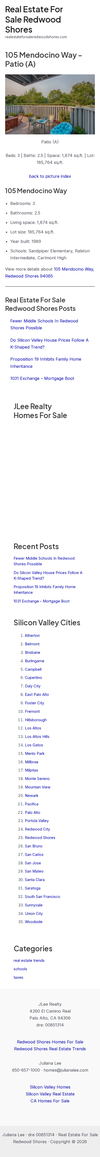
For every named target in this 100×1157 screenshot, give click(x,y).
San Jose (33, 863)
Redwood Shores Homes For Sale (50, 1041)
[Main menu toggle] (89, 22)
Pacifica (31, 804)
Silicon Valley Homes (50, 1087)
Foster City (34, 703)
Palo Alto (32, 812)
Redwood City (37, 829)
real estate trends (29, 960)
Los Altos (33, 728)
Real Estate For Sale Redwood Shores (34, 19)
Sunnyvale (34, 905)
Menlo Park (35, 753)
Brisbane (32, 652)
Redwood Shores (40, 837)
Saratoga (33, 888)
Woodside (34, 921)
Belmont (32, 644)
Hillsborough (36, 720)
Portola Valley (37, 820)
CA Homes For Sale (50, 1100)
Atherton (32, 635)
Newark (31, 795)
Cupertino (33, 677)
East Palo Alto (37, 694)
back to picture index (50, 176)
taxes (18, 977)
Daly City (33, 686)
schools (20, 969)
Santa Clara (35, 879)
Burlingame (34, 661)
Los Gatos (34, 745)
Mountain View (38, 787)
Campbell (33, 669)
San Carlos (34, 854)
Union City (34, 913)
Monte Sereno (37, 778)
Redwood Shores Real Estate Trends (50, 1048)
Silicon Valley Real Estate (50, 1093)
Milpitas (31, 770)
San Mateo (34, 871)
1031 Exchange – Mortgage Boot (41, 601)
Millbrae (31, 762)
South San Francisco (42, 896)
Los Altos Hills (37, 736)
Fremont (32, 711)
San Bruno (34, 846)
